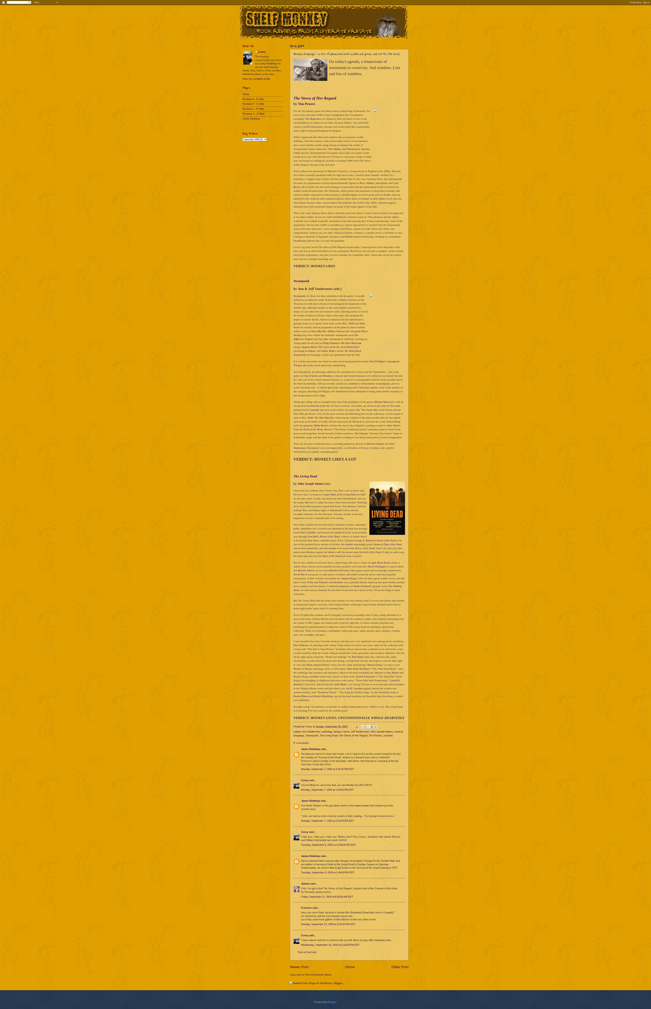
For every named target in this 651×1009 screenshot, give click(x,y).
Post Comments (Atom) (318, 974)
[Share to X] (368, 726)
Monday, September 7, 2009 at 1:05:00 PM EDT (327, 769)
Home (350, 967)
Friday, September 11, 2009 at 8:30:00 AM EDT (327, 896)
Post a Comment (307, 952)
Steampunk (312, 735)
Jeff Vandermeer (360, 731)
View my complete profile (256, 78)
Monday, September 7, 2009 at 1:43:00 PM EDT (327, 789)
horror (346, 731)
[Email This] (362, 726)
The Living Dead (329, 735)
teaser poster (361, 805)
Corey (309, 726)
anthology (327, 731)
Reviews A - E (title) (253, 99)
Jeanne (305, 883)
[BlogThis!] (365, 726)
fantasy (338, 731)
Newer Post (299, 967)
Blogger (332, 1002)
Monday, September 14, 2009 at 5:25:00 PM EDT (328, 924)
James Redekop (310, 749)
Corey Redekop (268, 63)
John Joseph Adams (381, 731)
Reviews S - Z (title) (253, 113)
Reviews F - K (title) (253, 104)
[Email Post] (355, 726)
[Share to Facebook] (372, 726)
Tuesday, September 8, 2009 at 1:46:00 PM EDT (327, 872)
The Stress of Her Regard (353, 735)
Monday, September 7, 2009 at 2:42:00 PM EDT (327, 820)
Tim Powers (375, 735)
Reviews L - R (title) (253, 108)
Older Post (400, 967)
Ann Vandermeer (311, 731)
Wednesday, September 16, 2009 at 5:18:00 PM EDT (330, 945)
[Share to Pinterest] (375, 726)
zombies (388, 735)
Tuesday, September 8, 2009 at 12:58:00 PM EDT (328, 845)
